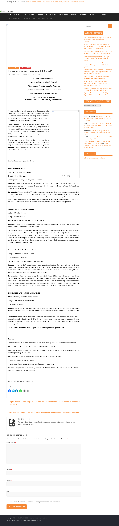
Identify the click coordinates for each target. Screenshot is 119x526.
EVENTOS (93, 15)
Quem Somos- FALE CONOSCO (42, 19)
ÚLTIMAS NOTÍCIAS (25, 68)
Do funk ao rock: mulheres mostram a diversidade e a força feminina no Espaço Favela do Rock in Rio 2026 (96, 83)
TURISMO (27, 19)
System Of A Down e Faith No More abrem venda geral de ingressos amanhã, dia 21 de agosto (97, 65)
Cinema (11, 68)
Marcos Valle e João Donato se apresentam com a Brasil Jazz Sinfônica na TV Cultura (98, 118)
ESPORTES (83, 15)
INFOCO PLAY (104, 15)
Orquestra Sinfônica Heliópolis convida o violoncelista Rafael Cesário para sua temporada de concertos (44, 403)
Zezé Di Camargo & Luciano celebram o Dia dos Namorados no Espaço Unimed (97, 132)
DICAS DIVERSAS (29, 15)
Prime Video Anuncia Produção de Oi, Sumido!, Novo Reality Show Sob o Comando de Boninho (55, 2)
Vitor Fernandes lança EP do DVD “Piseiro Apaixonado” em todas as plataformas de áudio (44, 413)
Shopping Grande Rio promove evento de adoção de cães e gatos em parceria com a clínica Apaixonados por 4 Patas (97, 46)
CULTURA (17, 15)
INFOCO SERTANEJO (14, 19)
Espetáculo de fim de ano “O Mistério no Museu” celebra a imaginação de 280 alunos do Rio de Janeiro (98, 125)
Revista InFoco (27, 74)
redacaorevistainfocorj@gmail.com (94, 158)
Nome (9, 470)
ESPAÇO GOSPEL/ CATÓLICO (67, 15)
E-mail (9, 480)
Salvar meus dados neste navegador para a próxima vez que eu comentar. (34, 502)
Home (10, 15)
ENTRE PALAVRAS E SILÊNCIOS (46, 15)
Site (8, 491)
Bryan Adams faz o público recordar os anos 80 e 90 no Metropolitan (97, 145)
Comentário (11, 443)
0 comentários (37, 74)
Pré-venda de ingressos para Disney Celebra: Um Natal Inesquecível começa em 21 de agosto (97, 58)
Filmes (16, 68)
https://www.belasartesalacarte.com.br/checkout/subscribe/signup (31, 364)
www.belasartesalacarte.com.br (36, 356)
